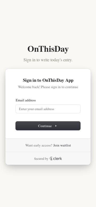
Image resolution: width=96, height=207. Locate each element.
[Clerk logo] (55, 158)
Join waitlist (62, 145)
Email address (26, 100)
